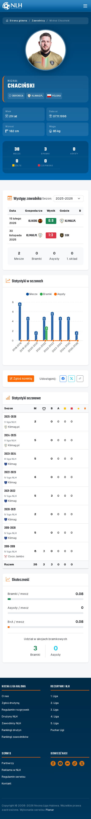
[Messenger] (67, 763)
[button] (31, 294)
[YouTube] (60, 763)
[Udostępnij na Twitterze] (71, 378)
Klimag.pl (37, 95)
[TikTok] (74, 763)
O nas (5, 696)
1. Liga (54, 696)
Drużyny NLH (10, 716)
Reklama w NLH (11, 770)
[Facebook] (53, 763)
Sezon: (47, 198)
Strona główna (18, 20)
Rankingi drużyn (11, 730)
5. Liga (55, 723)
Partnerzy (8, 763)
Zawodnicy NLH (11, 723)
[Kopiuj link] (80, 378)
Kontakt (6, 783)
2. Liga (55, 703)
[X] (81, 763)
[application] (45, 325)
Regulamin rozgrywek (15, 709)
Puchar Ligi (57, 730)
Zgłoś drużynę (10, 703)
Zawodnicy (38, 20)
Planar (50, 810)
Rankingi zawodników (15, 737)
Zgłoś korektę (22, 378)
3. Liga (54, 709)
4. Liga (55, 716)
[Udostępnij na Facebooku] (63, 378)
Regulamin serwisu (13, 776)
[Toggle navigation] (85, 6)
